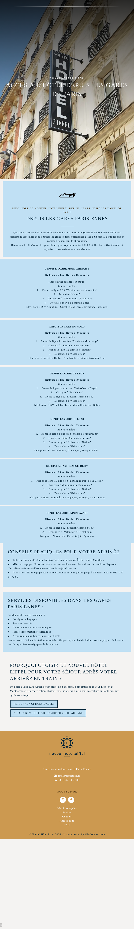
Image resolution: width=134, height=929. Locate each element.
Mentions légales (67, 808)
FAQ (67, 825)
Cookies (67, 816)
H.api (67, 834)
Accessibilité (67, 820)
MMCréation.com (95, 834)
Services (67, 812)
